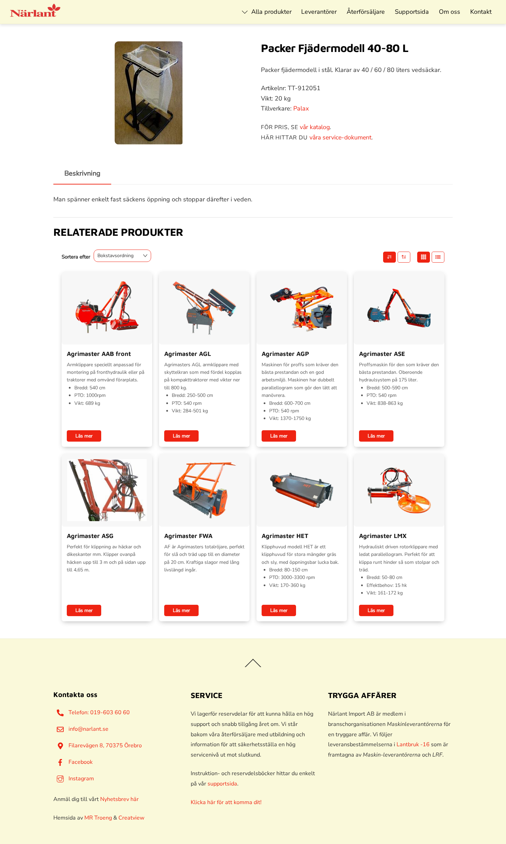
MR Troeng (98, 818)
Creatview (131, 818)
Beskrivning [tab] (82, 173)
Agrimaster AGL (187, 353)
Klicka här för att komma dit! (226, 802)
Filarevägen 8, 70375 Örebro (104, 745)
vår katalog (315, 127)
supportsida (222, 784)
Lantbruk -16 (413, 744)
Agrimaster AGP (285, 353)
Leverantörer (319, 12)
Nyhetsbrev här (119, 799)
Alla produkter (271, 12)
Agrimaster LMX (383, 535)
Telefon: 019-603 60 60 (98, 712)
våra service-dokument (340, 137)
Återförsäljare (366, 12)
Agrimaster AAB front (99, 353)
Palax (301, 108)
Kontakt (481, 12)
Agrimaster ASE (382, 353)
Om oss (449, 12)
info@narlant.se (87, 729)
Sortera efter (76, 256)
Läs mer (84, 436)
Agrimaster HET (285, 535)
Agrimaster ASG (90, 535)
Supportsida (412, 12)
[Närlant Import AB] (35, 14)
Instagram (80, 778)
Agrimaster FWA (188, 535)
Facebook (80, 762)
